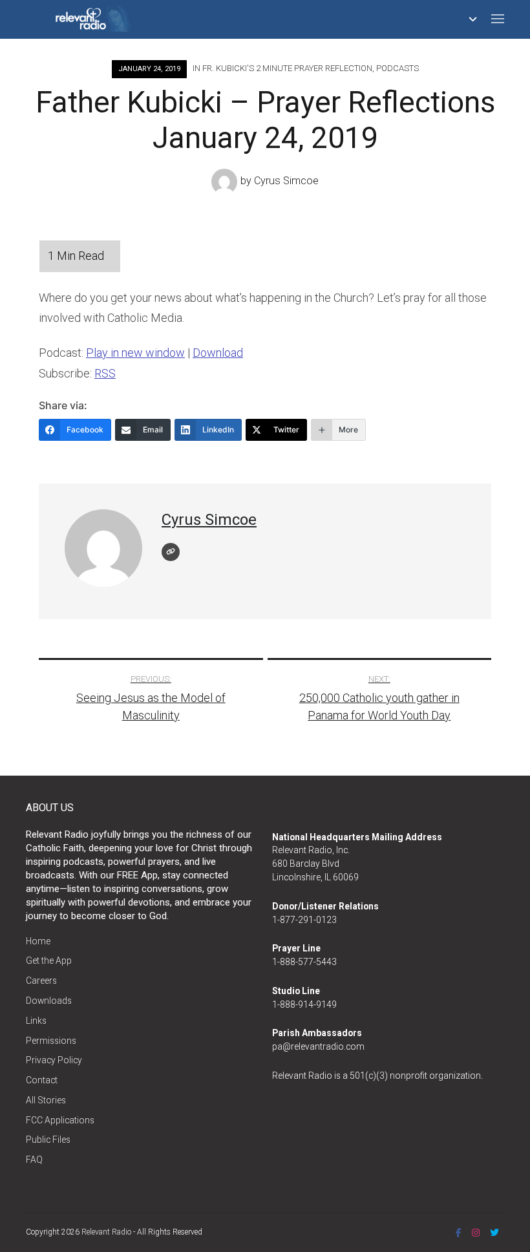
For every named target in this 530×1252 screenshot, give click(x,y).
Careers (41, 980)
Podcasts (397, 68)
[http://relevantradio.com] (171, 552)
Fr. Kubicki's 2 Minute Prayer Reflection (287, 68)
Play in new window (135, 352)
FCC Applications (60, 1120)
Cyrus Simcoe (286, 181)
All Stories (46, 1100)
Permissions (51, 1040)
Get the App (49, 960)
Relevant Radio (106, 1231)
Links (36, 1020)
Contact (42, 1080)
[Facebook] (458, 1232)
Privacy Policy (54, 1060)
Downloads (49, 1000)
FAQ (34, 1159)
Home (38, 941)
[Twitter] (494, 1232)
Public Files (48, 1139)
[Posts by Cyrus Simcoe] (225, 181)
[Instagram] (476, 1232)
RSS (105, 373)
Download (218, 352)
